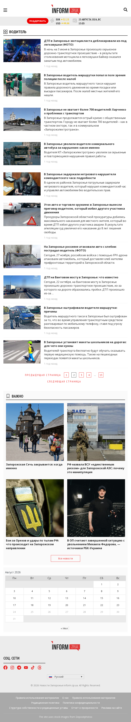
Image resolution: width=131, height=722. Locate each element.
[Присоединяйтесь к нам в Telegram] (19, 668)
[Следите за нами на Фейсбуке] (5, 668)
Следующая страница (64, 381)
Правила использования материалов (37, 697)
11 (32, 598)
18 (32, 605)
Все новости (65, 558)
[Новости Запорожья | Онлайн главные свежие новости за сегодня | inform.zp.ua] (65, 10)
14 (84, 598)
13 (101, 375)
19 (49, 605)
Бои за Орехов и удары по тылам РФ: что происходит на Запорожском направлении (32, 544)
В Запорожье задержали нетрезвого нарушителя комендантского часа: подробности (80, 176)
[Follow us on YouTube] (26, 668)
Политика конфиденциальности (81, 702)
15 (101, 598)
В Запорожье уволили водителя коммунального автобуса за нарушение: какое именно (79, 146)
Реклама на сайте (111, 707)
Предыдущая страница (43, 375)
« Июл (64, 628)
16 (118, 598)
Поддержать (37, 20)
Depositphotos (84, 716)
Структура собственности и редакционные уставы (38, 707)
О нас (65, 697)
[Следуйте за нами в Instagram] (12, 668)
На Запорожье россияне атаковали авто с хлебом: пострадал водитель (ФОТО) (80, 248)
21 (84, 605)
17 (14, 605)
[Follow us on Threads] (40, 668)
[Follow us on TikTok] (33, 668)
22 (101, 605)
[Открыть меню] (5, 10)
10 (14, 598)
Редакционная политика (45, 702)
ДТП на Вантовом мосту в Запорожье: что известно (81, 277)
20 (66, 605)
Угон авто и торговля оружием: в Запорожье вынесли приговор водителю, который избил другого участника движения (84, 208)
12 (49, 598)
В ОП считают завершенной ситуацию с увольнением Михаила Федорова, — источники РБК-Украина (96, 544)
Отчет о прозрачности (84, 707)
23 (118, 605)
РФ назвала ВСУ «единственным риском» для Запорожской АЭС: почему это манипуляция (95, 468)
